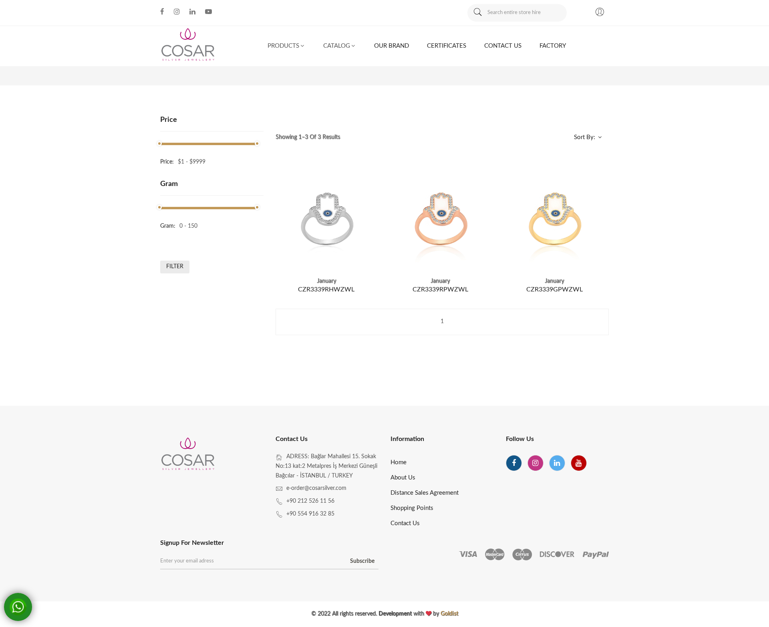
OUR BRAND (391, 46)
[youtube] (579, 463)
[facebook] (514, 463)
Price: (167, 162)
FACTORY (553, 46)
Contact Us (405, 523)
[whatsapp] (18, 607)
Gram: (167, 226)
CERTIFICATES (446, 46)
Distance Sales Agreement (425, 493)
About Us (403, 478)
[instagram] (535, 463)
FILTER (174, 266)
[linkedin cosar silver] (192, 11)
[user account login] (599, 13)
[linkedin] (557, 463)
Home (399, 462)
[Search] (477, 12)
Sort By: (585, 137)
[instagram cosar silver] (177, 11)
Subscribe (362, 561)
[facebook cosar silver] (162, 11)
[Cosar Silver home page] (188, 455)
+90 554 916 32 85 (310, 514)
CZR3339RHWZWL (326, 289)
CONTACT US (502, 46)
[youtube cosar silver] (208, 11)
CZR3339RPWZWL (440, 289)
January (326, 281)
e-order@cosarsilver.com (316, 488)
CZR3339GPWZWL (554, 289)
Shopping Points (412, 508)
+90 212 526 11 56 (310, 501)
